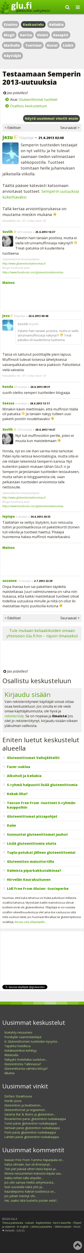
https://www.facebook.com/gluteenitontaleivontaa (32, 272)
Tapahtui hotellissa (17, 1046)
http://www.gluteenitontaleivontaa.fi (24, 263)
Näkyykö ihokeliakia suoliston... (25, 1059)
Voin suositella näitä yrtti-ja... (24, 1187)
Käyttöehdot (43, 1223)
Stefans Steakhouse (18, 1096)
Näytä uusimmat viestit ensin (51, 118)
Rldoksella (11, 1055)
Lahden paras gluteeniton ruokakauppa (31, 1137)
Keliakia (56, 24)
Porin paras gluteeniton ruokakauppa (30, 1132)
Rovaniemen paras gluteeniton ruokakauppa (35, 1119)
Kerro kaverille (62, 1223)
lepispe (8, 516)
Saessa (8, 403)
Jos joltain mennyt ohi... (20, 1196)
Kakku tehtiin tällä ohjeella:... (23, 1178)
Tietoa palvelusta (12, 1223)
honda (7, 386)
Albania (9, 1073)
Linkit (68, 45)
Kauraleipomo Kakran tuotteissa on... (30, 1191)
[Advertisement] (42, 297)
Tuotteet (33, 45)
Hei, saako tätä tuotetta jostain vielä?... (31, 1200)
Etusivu (10, 24)
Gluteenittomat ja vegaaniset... (25, 1110)
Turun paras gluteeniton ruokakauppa (30, 1123)
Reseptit (60, 35)
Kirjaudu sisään (28, 694)
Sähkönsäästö (63, 1227)
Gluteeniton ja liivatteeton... (23, 1105)
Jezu (7, 137)
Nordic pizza (13, 1101)
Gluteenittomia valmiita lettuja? (26, 1068)
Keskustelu (33, 24)
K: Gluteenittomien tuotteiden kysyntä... (31, 1041)
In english (22, 1227)
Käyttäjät (12, 55)
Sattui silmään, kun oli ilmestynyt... (28, 1164)
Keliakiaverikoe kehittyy (20, 1050)
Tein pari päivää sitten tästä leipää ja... (30, 1169)
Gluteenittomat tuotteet (38, 99)
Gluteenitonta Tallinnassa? (22, 1064)
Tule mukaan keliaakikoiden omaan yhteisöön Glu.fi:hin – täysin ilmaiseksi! (42, 633)
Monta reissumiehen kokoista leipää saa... (33, 1173)
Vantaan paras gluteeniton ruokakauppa (32, 1128)
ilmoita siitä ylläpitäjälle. (30, 922)
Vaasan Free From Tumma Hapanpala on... (34, 1160)
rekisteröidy (14, 716)
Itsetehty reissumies (18, 1032)
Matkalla (12, 45)
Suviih (7, 231)
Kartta (26, 35)
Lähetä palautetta (41, 1227)
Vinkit (42, 35)
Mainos (8, 282)
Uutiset (29, 1223)
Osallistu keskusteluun (28, 106)
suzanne (9, 580)
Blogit (9, 35)
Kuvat (52, 45)
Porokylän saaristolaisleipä (22, 1037)
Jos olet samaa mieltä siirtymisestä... (29, 1182)
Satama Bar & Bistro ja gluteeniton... (29, 1114)
